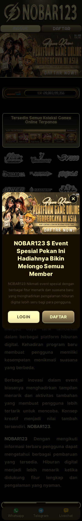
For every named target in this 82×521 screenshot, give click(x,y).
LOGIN (23, 316)
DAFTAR (58, 316)
